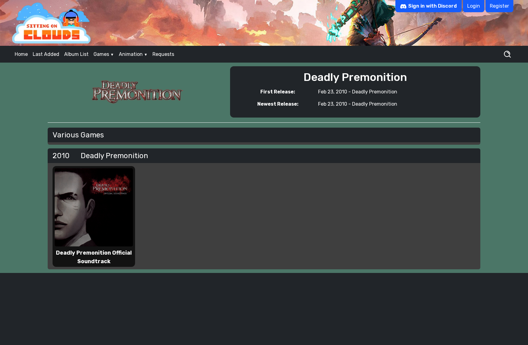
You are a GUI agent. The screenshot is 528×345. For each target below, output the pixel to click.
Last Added (46, 54)
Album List (76, 54)
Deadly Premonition (374, 92)
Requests (163, 54)
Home (21, 54)
